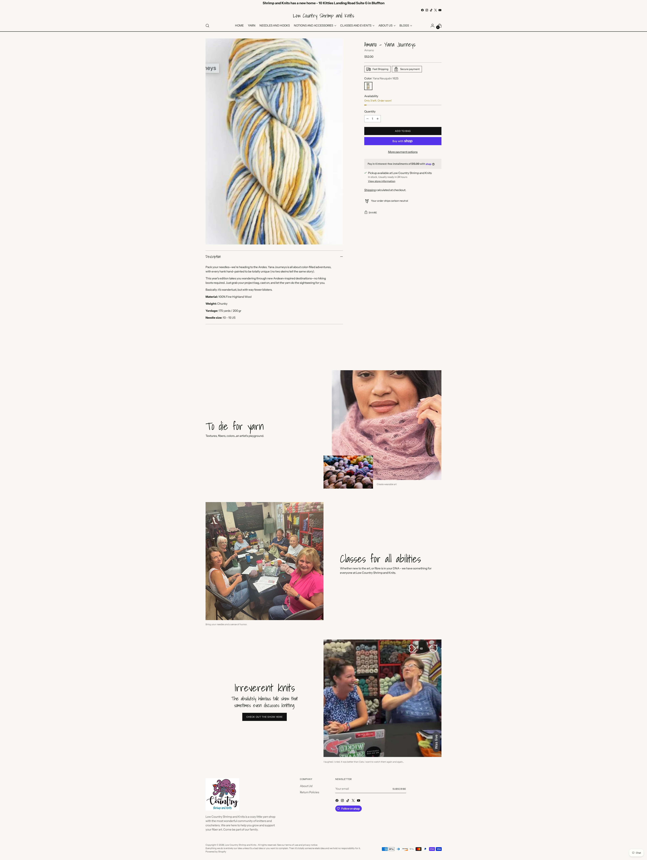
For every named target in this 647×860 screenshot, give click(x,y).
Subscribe (399, 789)
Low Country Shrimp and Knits (241, 844)
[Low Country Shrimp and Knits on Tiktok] (431, 10)
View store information (381, 181)
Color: (381, 78)
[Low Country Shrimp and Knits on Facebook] (422, 10)
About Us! (306, 786)
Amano (369, 50)
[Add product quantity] (378, 118)
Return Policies (309, 792)
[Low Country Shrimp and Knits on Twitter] (435, 10)
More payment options (403, 152)
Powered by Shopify (216, 851)
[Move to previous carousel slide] (431, 352)
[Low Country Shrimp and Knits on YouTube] (439, 10)
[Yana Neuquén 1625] (368, 86)
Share (373, 212)
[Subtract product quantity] (367, 118)
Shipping (370, 190)
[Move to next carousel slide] (438, 352)
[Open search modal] (207, 25)
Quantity (370, 111)
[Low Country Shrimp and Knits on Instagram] (426, 10)
